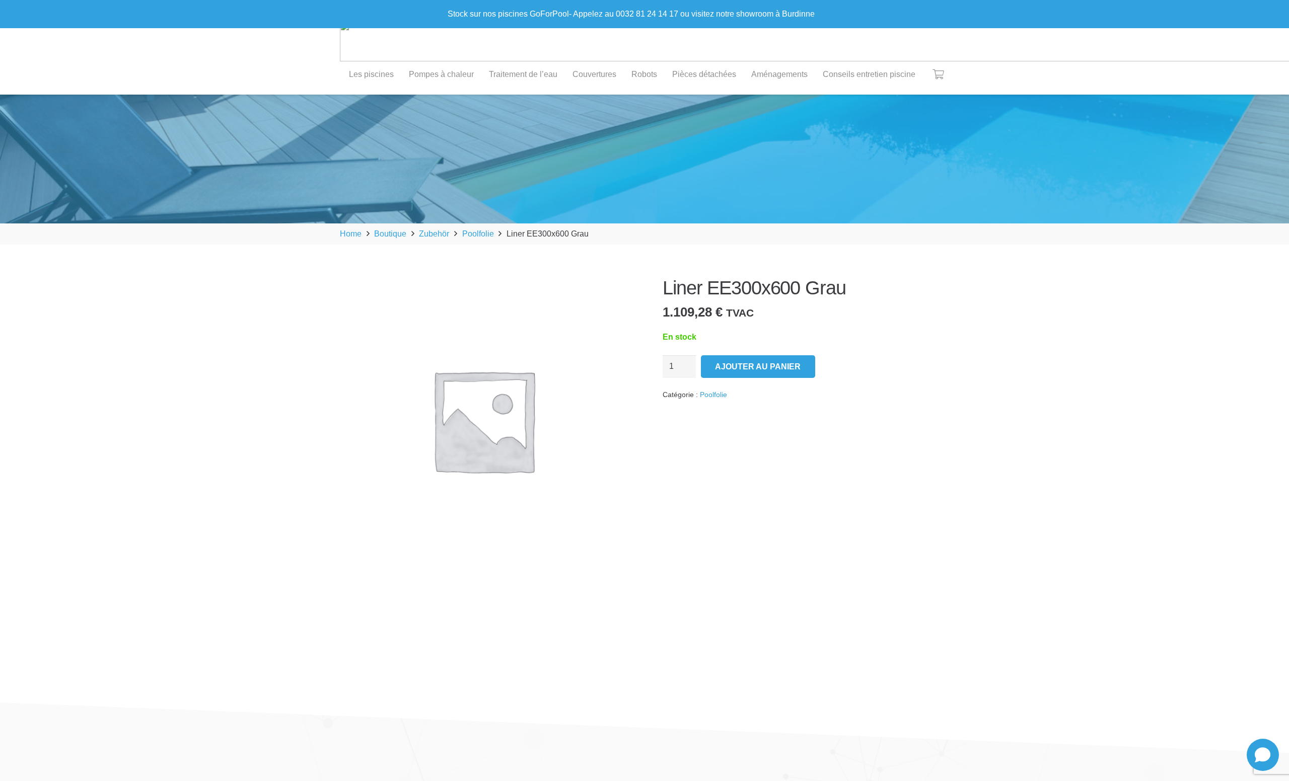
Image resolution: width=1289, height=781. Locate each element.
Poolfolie (478, 233)
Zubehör (434, 233)
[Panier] (938, 74)
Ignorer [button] (829, 14)
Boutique (390, 233)
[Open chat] (1263, 755)
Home (351, 233)
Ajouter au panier (758, 366)
